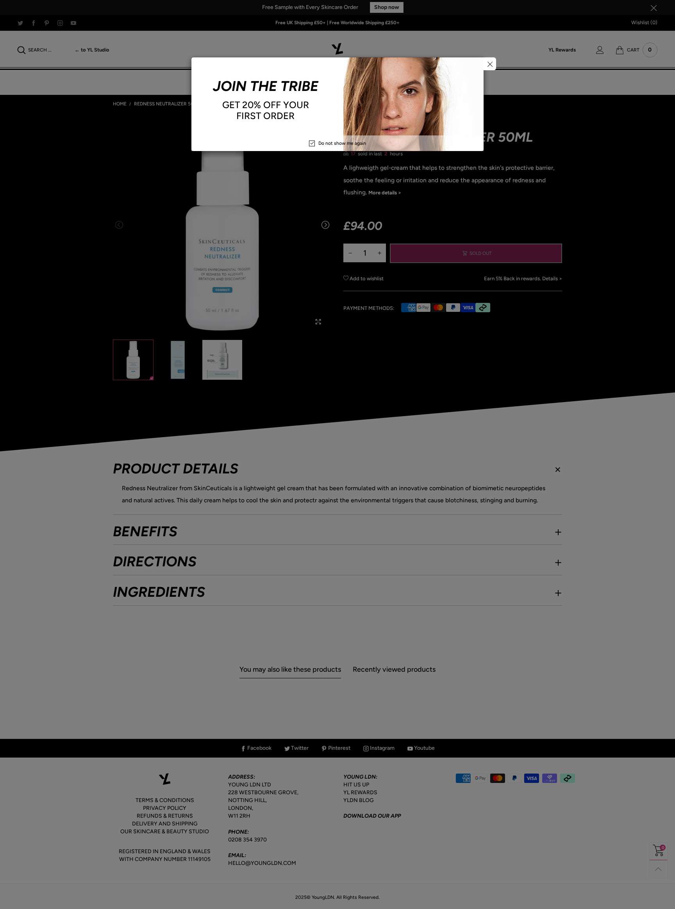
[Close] (489, 63)
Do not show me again (342, 143)
